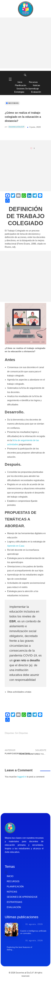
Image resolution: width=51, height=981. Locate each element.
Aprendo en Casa (15, 546)
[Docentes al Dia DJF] (25, 9)
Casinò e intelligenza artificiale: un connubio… (33, 932)
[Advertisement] (25, 43)
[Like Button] (31, 148)
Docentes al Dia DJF (16, 127)
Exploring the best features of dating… (19, 948)
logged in (22, 777)
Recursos (13, 103)
